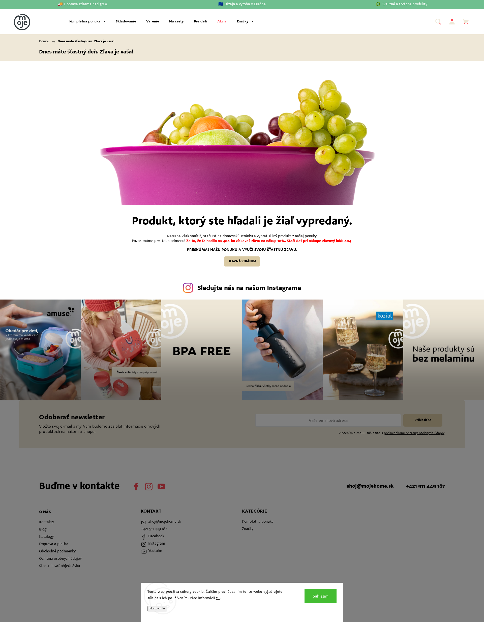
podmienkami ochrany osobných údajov (414, 433)
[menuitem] (87, 21)
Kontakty (46, 522)
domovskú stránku (238, 236)
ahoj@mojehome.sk (370, 486)
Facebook (136, 486)
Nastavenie (157, 608)
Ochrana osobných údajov (60, 559)
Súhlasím (320, 596)
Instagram (149, 486)
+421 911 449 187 (425, 486)
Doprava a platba (53, 544)
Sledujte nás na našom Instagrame (249, 288)
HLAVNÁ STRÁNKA (242, 261)
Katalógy (46, 537)
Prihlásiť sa (423, 420)
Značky (247, 529)
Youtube (161, 486)
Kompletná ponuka (258, 522)
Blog (42, 529)
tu (218, 598)
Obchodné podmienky (57, 551)
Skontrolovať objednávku (59, 566)
